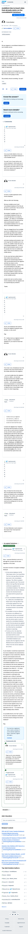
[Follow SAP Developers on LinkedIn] (17, 914)
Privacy (7, 918)
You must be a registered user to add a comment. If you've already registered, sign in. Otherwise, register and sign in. (13, 732)
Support (21, 926)
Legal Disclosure (21, 922)
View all (4, 906)
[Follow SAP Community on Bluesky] (12, 914)
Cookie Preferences (7, 930)
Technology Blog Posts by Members (12, 841)
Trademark (7, 926)
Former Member (10, 22)
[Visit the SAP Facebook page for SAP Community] (10, 914)
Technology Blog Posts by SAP (11, 835)
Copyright (7, 922)
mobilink (4, 83)
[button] (14, 28)
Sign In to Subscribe (18, 15)
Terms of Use (21, 918)
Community (10, 2)
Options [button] (25, 15)
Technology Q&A (6, 5)
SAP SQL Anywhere (6, 34)
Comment (22, 89)
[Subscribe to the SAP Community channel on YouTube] (15, 914)
